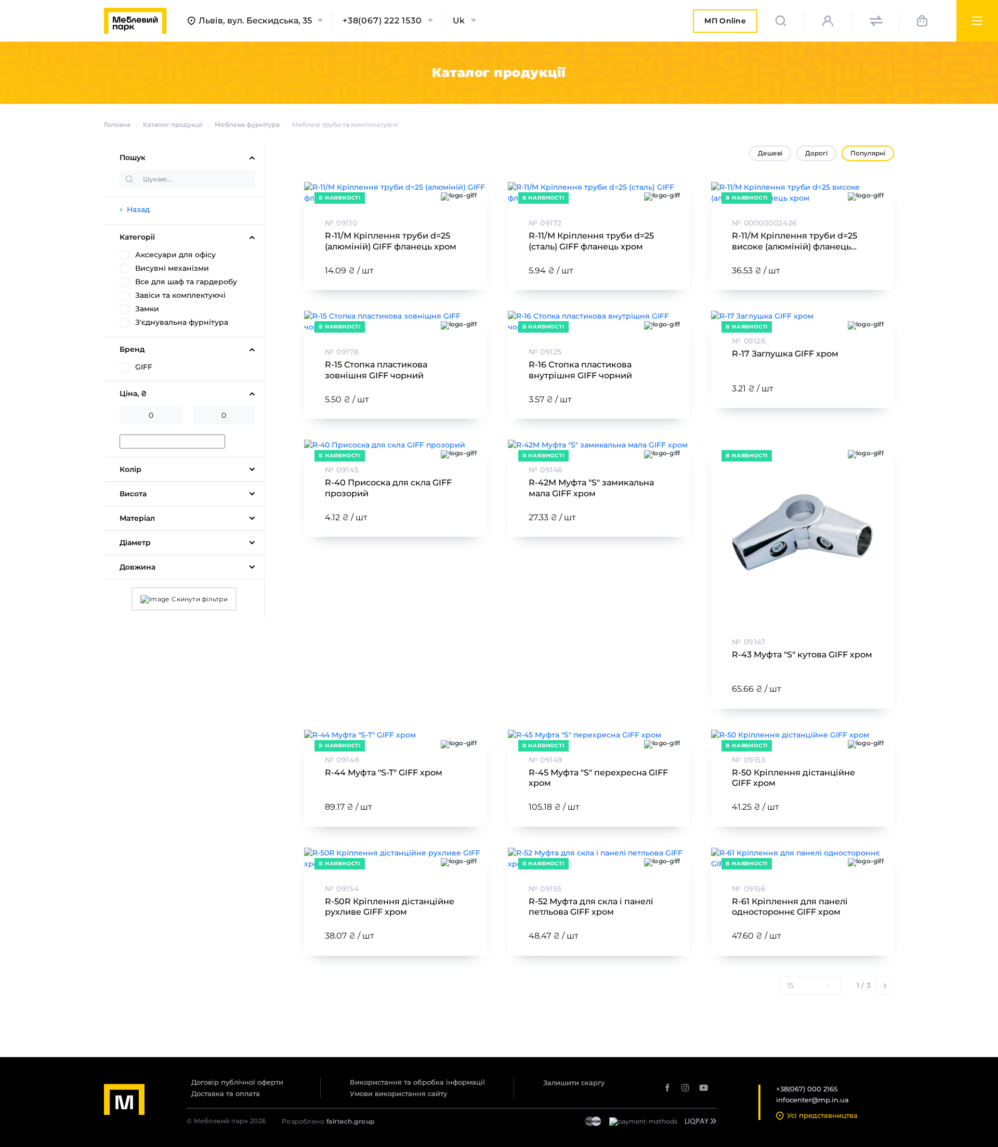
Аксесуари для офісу (175, 254)
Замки (147, 308)
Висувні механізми (172, 268)
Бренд (132, 349)
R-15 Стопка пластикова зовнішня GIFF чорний (376, 370)
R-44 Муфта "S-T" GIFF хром (383, 772)
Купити (440, 270)
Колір (130, 469)
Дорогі (816, 153)
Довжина (137, 567)
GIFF (143, 367)
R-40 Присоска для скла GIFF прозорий (388, 488)
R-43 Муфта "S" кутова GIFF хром (802, 655)
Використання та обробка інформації (417, 1082)
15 (790, 985)
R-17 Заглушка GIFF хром (785, 354)
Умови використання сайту (398, 1093)
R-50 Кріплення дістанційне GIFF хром (793, 778)
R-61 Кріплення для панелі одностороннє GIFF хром (790, 906)
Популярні (867, 153)
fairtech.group (350, 1121)
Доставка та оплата (225, 1093)
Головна (117, 124)
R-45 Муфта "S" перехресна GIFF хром (598, 778)
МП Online (725, 24)
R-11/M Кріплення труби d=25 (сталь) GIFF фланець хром (591, 241)
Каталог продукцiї (172, 124)
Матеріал (137, 518)
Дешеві (770, 153)
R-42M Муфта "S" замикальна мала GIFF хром (591, 488)
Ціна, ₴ (133, 393)
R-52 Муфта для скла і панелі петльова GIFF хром (591, 906)
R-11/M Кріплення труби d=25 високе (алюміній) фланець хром (794, 242)
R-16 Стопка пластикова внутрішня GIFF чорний (580, 370)
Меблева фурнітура (247, 124)
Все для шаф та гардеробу (186, 281)
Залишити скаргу (574, 1082)
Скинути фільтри (200, 599)
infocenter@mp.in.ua (812, 1100)
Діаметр (135, 542)
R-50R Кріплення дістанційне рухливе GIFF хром (389, 906)
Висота (133, 493)
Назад (138, 209)
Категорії (137, 237)
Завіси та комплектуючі (180, 295)
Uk (459, 21)
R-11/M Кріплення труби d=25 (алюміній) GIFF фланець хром (390, 241)
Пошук (133, 157)
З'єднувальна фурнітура (181, 322)
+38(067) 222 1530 (382, 21)
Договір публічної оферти (237, 1082)
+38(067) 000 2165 (806, 1089)
